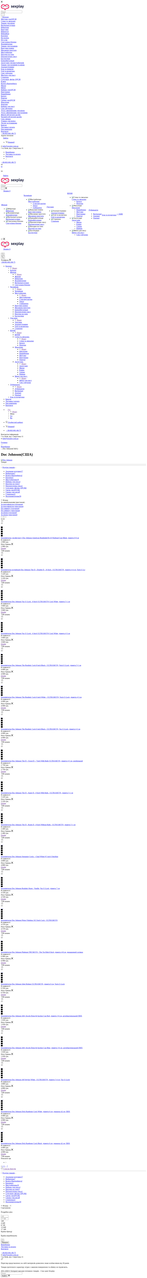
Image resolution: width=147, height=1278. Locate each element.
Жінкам (18, 276)
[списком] (3, 517)
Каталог (13, 270)
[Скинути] (2, 1240)
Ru (11, 418)
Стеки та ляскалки (26, 341)
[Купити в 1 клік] (2, 521)
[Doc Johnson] (6, 460)
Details (3, 548)
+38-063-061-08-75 (8, 133)
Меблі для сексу (25, 380)
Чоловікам (19, 291)
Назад (14, 268)
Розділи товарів (9, 467)
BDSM (17, 335)
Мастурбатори (25, 297)
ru (1, 166)
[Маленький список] (2, 519)
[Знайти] (3, 14)
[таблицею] (5, 517)
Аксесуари (23, 366)
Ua (11, 416)
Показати (5, 1242)
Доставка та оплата (8, 1247)
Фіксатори (23, 351)
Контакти (4, 1249)
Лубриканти (19, 389)
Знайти (4, 1276)
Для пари (18, 322)
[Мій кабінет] (2, 252)
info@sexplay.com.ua (10, 146)
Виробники (5, 1245)
